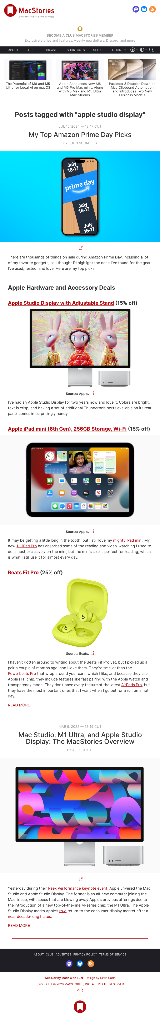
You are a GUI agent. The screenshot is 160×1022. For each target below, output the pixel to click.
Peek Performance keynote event (77, 888)
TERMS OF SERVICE (112, 954)
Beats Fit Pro (23, 572)
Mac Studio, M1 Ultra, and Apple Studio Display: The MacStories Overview (80, 738)
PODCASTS (51, 50)
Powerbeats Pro (22, 673)
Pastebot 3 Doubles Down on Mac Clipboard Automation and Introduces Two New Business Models (132, 89)
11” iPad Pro (26, 546)
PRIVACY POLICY (85, 954)
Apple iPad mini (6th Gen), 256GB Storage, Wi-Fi (67, 429)
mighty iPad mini (127, 540)
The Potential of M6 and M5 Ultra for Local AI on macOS (28, 86)
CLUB (30, 50)
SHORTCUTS (76, 50)
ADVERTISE (63, 954)
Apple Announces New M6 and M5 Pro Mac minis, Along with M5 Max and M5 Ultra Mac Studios (80, 89)
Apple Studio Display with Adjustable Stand (61, 303)
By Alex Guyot (80, 750)
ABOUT (13, 50)
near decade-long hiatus (29, 916)
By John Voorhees (80, 143)
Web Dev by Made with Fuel (63, 978)
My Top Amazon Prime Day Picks (80, 134)
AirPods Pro (131, 685)
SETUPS (98, 50)
